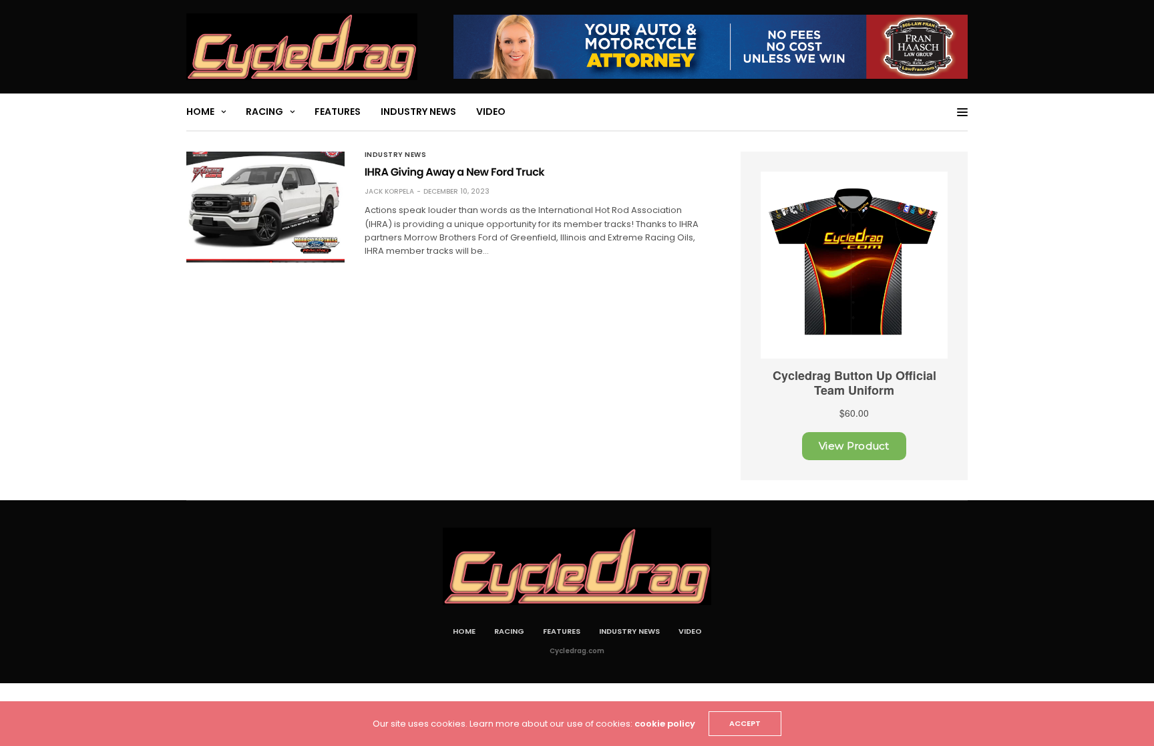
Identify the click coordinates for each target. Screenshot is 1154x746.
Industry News (418, 111)
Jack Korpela (389, 191)
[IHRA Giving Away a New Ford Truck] (265, 207)
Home (200, 111)
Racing (264, 111)
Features (338, 111)
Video (491, 111)
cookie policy (664, 723)
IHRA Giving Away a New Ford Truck (455, 172)
